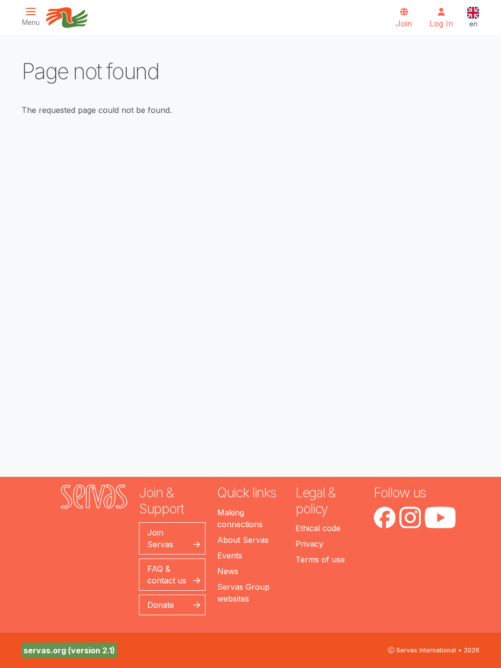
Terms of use (320, 559)
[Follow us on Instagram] (410, 517)
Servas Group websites (243, 592)
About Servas (243, 540)
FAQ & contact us (166, 574)
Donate (160, 605)
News (227, 571)
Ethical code (318, 528)
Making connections (240, 518)
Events (229, 555)
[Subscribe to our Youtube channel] (440, 517)
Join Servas (160, 538)
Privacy (309, 544)
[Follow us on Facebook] (384, 517)
